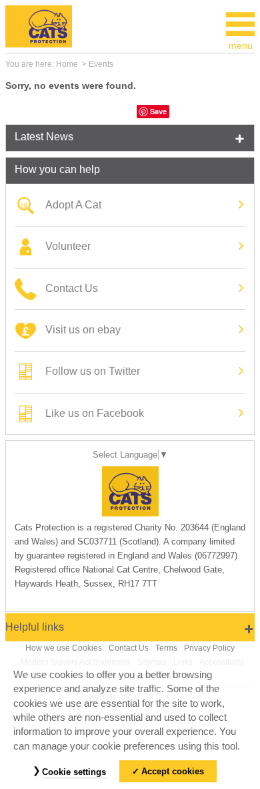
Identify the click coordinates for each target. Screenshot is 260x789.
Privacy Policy (209, 648)
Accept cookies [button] (172, 771)
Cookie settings (74, 772)
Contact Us (129, 648)
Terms (166, 648)
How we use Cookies (63, 648)
